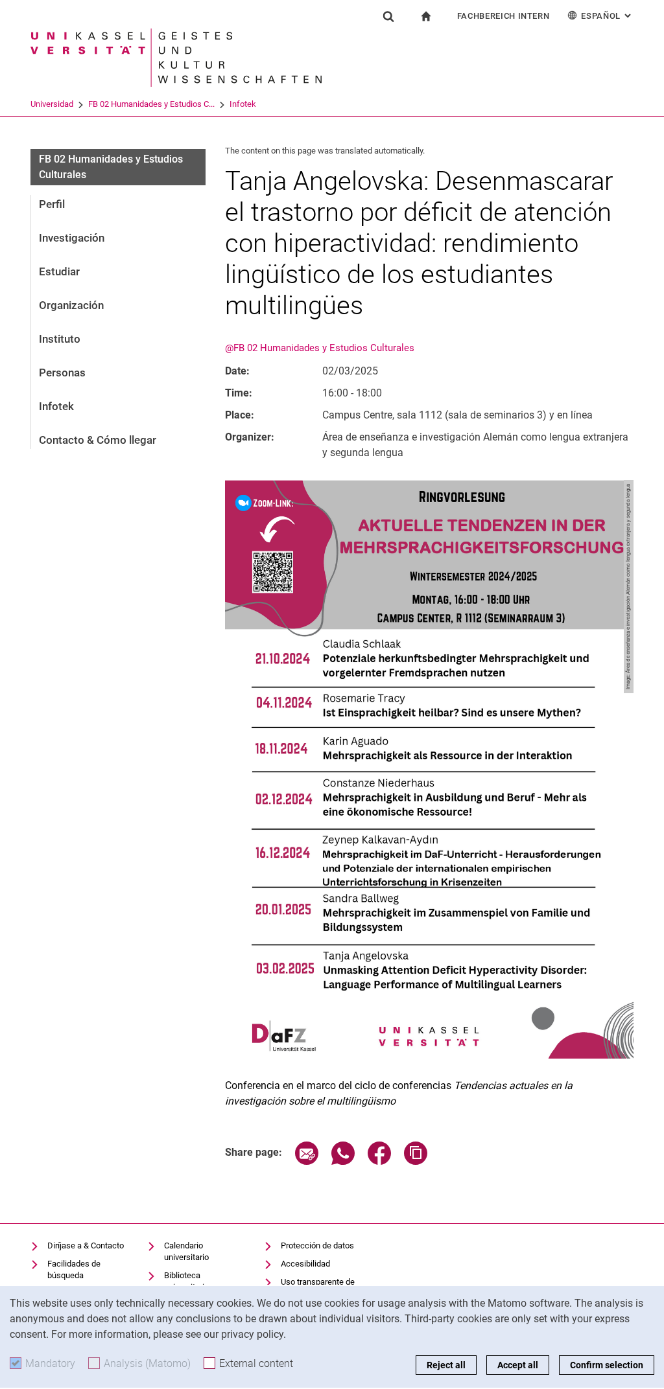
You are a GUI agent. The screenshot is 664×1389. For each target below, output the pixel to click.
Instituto (59, 338)
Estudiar (59, 271)
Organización (71, 305)
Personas (62, 372)
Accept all (517, 1365)
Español (607, 16)
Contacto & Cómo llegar (97, 439)
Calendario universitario (186, 1251)
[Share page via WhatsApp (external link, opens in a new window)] (343, 1161)
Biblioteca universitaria (186, 1281)
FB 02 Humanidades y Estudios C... (151, 104)
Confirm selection (606, 1365)
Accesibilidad (305, 1263)
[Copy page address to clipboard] (415, 1161)
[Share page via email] (306, 1161)
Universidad (51, 104)
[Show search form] (388, 16)
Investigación (71, 237)
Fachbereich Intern (503, 16)
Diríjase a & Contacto (85, 1245)
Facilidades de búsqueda (74, 1269)
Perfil (52, 204)
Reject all (446, 1365)
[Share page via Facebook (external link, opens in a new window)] (379, 1161)
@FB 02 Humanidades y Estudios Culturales (319, 348)
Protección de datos (317, 1245)
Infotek (243, 104)
